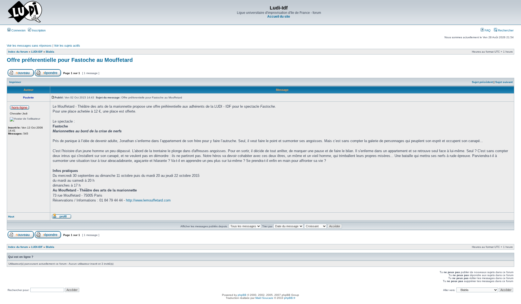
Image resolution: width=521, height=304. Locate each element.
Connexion (18, 30)
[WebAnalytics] (260, 302)
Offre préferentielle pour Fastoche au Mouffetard (70, 60)
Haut (11, 216)
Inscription (38, 30)
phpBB (242, 294)
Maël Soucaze (264, 297)
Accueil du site (278, 16)
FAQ (487, 30)
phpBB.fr (289, 297)
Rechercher (505, 30)
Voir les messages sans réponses (29, 45)
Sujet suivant (504, 82)
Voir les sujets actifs (67, 45)
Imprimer (15, 82)
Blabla (50, 51)
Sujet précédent (482, 82)
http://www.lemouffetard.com (148, 200)
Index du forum (18, 51)
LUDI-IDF (37, 51)
